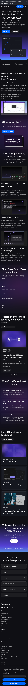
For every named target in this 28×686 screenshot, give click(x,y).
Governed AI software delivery (7, 633)
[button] (11, 374)
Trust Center (3, 648)
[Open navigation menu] (25, 6)
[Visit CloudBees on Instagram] (4, 607)
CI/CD (2, 615)
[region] (14, 676)
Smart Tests (3, 621)
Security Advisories (5, 650)
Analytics (3, 625)
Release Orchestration (6, 623)
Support (3, 654)
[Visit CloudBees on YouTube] (7, 607)
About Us (3, 664)
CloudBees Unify (4, 613)
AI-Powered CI (4, 631)
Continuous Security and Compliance (8, 638)
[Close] (25, 668)
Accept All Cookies (14, 683)
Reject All (14, 679)
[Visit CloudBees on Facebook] (2, 607)
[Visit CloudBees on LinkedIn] (12, 607)
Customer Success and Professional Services (10, 656)
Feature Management (5, 619)
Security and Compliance (6, 617)
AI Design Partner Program (6, 646)
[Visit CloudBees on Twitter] (10, 607)
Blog (2, 644)
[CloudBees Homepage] (5, 604)
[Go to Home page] (5, 6)
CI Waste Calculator (5, 658)
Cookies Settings (14, 676)
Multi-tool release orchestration (7, 636)
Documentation (4, 652)
